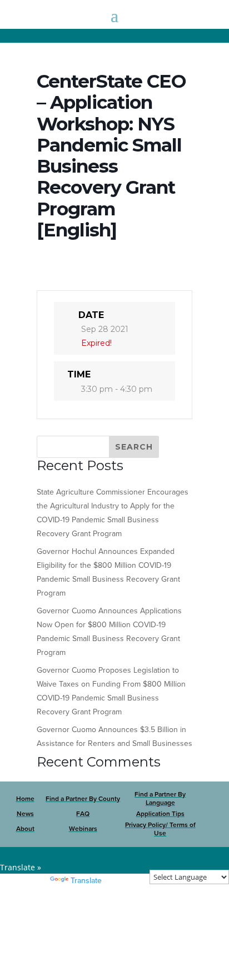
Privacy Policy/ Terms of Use (160, 829)
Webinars (83, 829)
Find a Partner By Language (160, 798)
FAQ (82, 814)
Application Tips (160, 814)
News (25, 814)
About (25, 829)
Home (25, 799)
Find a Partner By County (83, 799)
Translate (86, 880)
